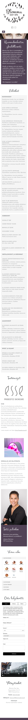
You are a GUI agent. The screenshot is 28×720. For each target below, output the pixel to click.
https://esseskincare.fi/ (21, 430)
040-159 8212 (16, 695)
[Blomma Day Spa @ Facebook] (12, 27)
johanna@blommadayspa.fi (17, 697)
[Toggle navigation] (3, 32)
